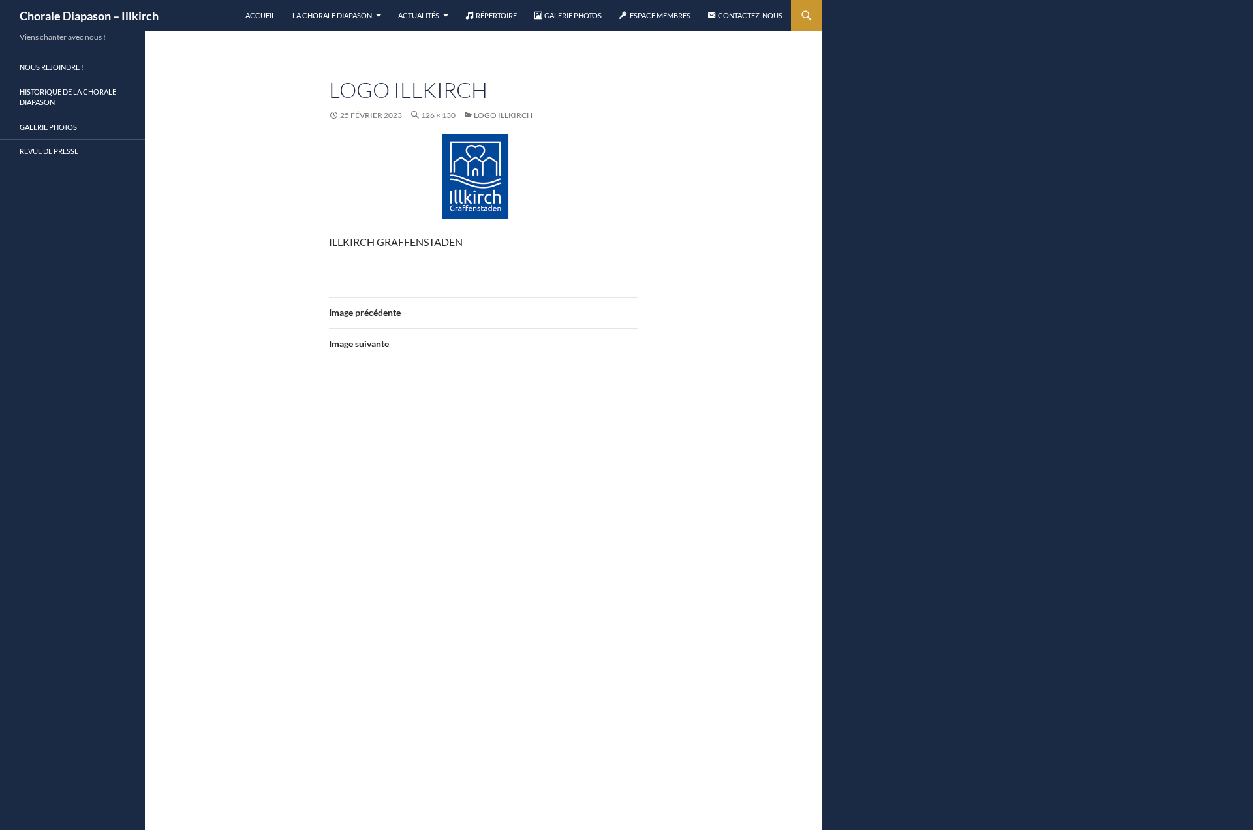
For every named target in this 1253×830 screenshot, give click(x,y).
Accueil (260, 15)
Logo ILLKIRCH (503, 115)
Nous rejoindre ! (52, 67)
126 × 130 (438, 115)
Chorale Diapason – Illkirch (89, 15)
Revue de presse (49, 151)
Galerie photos (48, 127)
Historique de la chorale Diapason (68, 97)
